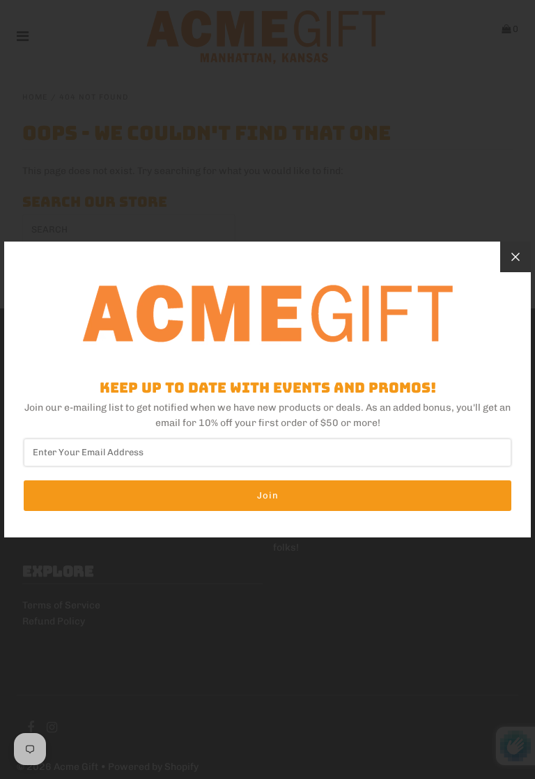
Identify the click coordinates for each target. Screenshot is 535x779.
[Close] (515, 257)
